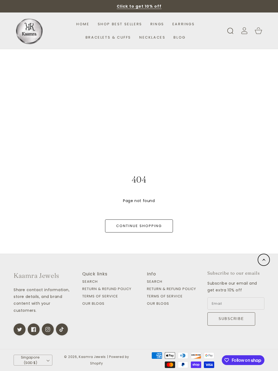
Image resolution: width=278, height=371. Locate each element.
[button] (230, 31)
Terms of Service (100, 296)
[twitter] (20, 329)
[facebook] (34, 329)
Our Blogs (93, 303)
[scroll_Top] (264, 260)
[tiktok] (62, 329)
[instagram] (48, 329)
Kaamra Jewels (92, 357)
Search (90, 281)
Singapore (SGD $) (30, 360)
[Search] (230, 30)
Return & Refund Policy (106, 289)
